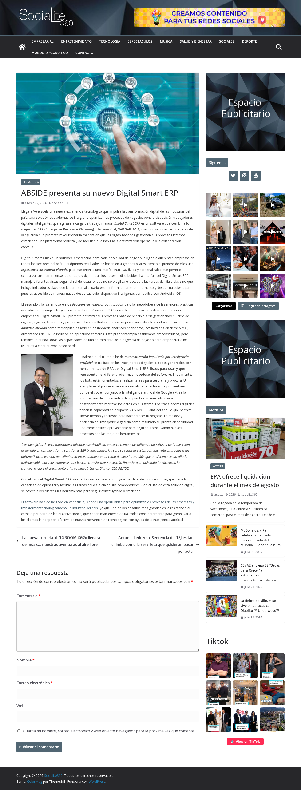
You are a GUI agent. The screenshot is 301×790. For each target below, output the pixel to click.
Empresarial (43, 41)
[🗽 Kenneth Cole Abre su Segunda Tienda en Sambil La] (245, 286)
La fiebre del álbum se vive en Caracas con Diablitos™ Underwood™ (260, 605)
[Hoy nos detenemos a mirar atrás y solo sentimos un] (272, 232)
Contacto (84, 52)
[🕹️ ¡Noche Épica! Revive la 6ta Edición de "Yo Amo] (272, 258)
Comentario (28, 595)
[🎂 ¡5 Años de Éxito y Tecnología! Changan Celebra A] (218, 286)
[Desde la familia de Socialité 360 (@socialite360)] (218, 258)
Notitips (217, 466)
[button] (218, 665)
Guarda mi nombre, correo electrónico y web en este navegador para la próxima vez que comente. (109, 731)
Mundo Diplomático (50, 52)
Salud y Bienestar (196, 41)
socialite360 (60, 203)
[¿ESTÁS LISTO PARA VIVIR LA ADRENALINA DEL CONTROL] (272, 205)
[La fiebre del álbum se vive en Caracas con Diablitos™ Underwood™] (221, 609)
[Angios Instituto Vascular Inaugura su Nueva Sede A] (245, 232)
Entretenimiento (76, 41)
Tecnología (109, 41)
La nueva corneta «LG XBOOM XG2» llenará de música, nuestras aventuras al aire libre (61, 541)
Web (20, 705)
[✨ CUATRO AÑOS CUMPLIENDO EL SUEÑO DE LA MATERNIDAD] (218, 232)
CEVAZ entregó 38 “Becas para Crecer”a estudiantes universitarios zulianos (260, 572)
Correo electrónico (34, 682)
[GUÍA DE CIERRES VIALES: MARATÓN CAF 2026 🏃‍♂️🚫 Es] (245, 205)
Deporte (249, 41)
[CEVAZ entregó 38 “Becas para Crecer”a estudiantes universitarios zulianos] (221, 576)
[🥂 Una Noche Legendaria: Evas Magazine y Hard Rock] (245, 258)
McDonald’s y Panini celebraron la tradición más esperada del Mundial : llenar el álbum (261, 537)
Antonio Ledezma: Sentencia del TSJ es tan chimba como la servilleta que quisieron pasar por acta (152, 544)
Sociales (226, 41)
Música (166, 41)
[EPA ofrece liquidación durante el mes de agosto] (245, 438)
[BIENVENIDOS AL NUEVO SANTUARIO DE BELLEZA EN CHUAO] (218, 205)
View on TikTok (248, 741)
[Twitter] (233, 176)
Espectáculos (140, 41)
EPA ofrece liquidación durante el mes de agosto (244, 480)
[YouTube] (256, 176)
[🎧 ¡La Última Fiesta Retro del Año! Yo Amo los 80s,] (272, 286)
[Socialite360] (22, 47)
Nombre (25, 660)
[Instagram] (244, 176)
